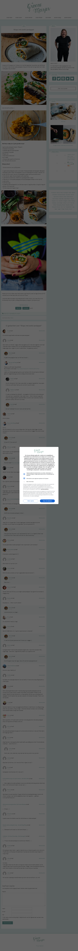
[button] (39, 482)
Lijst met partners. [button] (45, 489)
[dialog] (39, 475)
